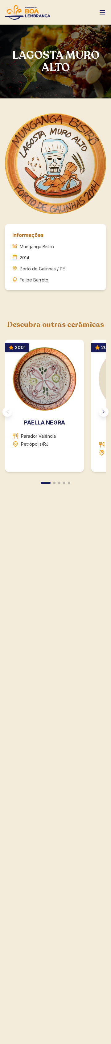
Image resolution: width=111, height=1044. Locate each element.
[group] (55, 408)
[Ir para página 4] (64, 483)
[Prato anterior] (7, 412)
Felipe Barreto (34, 279)
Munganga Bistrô (37, 246)
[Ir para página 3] (59, 483)
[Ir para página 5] (69, 483)
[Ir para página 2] (54, 483)
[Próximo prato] (104, 412)
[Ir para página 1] (46, 483)
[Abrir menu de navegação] (102, 12)
